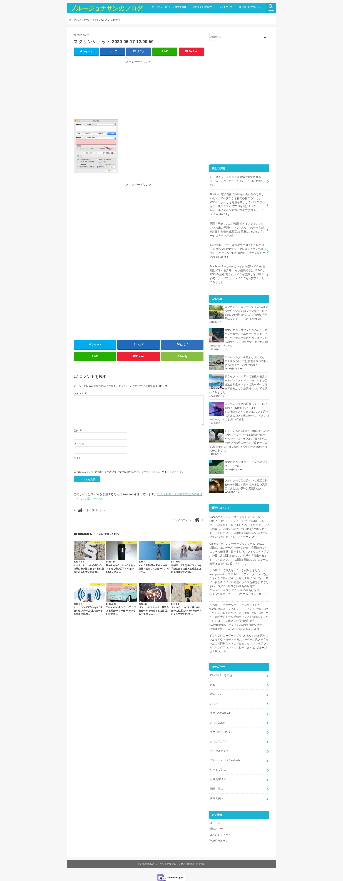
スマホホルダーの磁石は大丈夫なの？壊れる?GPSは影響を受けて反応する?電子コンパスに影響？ (247, 361)
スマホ (214, 703)
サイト (77, 457)
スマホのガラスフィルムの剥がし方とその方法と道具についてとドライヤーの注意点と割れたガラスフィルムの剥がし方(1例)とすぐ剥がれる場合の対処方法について (238, 338)
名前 (78, 430)
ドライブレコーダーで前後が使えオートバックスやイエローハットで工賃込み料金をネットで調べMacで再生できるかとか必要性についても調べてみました (238, 384)
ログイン (214, 822)
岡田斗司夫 (216, 788)
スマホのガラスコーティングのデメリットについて (246, 464)
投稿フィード (217, 828)
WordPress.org (218, 840)
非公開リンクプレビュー (251, 7)
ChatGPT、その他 (221, 675)
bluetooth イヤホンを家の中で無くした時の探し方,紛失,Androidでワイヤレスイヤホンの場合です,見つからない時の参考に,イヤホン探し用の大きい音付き (238, 251)
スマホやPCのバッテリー (225, 732)
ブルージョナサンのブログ (106, 8)
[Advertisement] (139, 89)
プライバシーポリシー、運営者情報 (169, 7)
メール (79, 444)
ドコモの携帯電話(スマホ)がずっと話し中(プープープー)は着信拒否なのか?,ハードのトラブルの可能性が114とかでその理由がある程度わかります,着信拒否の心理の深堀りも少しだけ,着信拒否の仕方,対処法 (239, 441)
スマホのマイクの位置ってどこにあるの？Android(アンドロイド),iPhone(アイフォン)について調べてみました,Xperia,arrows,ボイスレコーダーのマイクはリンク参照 (239, 411)
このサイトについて (202, 7)
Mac (212, 684)
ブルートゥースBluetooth (225, 760)
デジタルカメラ (219, 750)
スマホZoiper (217, 722)
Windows (215, 694)
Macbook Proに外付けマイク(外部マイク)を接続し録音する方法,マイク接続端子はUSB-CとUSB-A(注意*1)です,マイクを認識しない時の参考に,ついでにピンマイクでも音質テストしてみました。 (237, 274)
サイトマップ (225, 7)
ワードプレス (218, 769)
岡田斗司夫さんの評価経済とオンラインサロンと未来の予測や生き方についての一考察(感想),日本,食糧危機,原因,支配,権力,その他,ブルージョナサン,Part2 (237, 229)
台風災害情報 (218, 779)
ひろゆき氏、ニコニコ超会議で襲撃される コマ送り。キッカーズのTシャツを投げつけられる (237, 181)
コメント (80, 393)
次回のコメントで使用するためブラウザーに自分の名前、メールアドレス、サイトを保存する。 (130, 471)
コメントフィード (220, 834)
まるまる (248, 628)
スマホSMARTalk (220, 713)
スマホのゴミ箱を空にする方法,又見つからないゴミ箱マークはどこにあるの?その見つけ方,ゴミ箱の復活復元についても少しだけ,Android (246, 312)
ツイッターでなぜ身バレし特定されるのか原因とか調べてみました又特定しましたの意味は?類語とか (246, 484)
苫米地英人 (216, 798)
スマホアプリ (218, 741)
